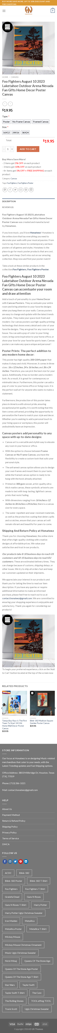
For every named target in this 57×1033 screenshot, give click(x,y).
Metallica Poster (13, 928)
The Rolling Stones (14, 1000)
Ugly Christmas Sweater (37, 1008)
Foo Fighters (12, 183)
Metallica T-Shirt (37, 928)
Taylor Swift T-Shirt (15, 992)
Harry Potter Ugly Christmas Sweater (24, 912)
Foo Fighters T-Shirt (35, 888)
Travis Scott (11, 1008)
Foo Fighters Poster (25, 183)
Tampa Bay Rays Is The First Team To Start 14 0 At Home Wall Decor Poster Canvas (14, 724)
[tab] (28, 201)
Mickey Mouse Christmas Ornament (23, 944)
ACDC (8, 872)
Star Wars (10, 984)
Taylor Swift (28, 984)
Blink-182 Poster (13, 880)
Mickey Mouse (12, 936)
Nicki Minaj (11, 960)
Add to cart (28, 149)
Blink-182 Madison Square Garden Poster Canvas (41, 721)
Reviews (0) (7, 207)
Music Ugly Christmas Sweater (20, 952)
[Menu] (4, 10)
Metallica (29, 920)
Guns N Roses (34, 896)
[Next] (54, 714)
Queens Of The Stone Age (37, 960)
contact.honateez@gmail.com (17, 598)
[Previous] (2, 714)
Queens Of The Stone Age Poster (21, 968)
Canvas (15, 77)
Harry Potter (40, 904)
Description (9, 201)
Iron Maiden (11, 920)
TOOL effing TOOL (41, 1000)
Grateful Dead (12, 896)
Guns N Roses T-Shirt (15, 904)
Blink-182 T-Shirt (38, 880)
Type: (5, 116)
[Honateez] (28, 11)
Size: (5, 127)
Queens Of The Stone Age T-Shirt (21, 976)
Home (5, 77)
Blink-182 (24, 872)
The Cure (36, 992)
